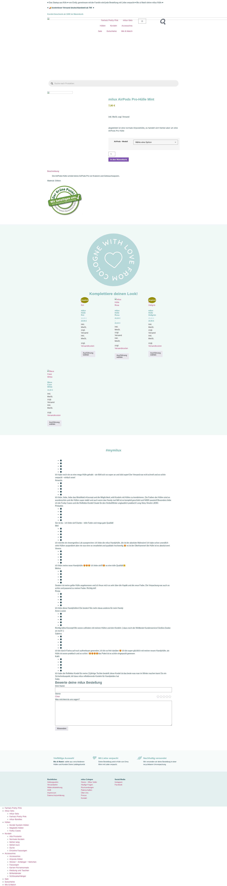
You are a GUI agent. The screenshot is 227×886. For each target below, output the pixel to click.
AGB (49, 790)
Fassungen (14, 865)
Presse (84, 795)
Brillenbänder (15, 873)
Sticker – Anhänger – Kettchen (22, 862)
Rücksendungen (87, 787)
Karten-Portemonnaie (19, 867)
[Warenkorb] (142, 21)
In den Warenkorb (118, 159)
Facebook (118, 785)
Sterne (58, 694)
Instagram (118, 782)
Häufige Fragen (87, 785)
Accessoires (127, 25)
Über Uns (84, 793)
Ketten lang (14, 842)
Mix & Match (126, 31)
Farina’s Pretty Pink (109, 20)
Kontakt (84, 798)
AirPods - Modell (121, 141)
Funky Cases (15, 830)
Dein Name (60, 686)
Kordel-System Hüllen (19, 825)
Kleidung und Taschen (19, 870)
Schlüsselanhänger (17, 876)
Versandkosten (87, 346)
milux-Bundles (15, 819)
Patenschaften (86, 790)
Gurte (12, 847)
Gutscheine (112, 31)
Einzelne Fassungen (18, 850)
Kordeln (113, 25)
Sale (100, 31)
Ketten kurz (14, 845)
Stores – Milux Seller (89, 782)
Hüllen (102, 25)
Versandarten (52, 785)
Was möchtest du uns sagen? (67, 699)
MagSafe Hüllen (16, 828)
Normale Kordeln (16, 839)
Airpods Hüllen (16, 859)
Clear (57, 696)
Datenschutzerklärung (55, 795)
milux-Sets (127, 20)
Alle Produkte (15, 836)
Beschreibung (53, 171)
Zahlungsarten (52, 782)
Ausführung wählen (88, 354)
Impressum (51, 793)
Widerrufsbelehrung (54, 787)
